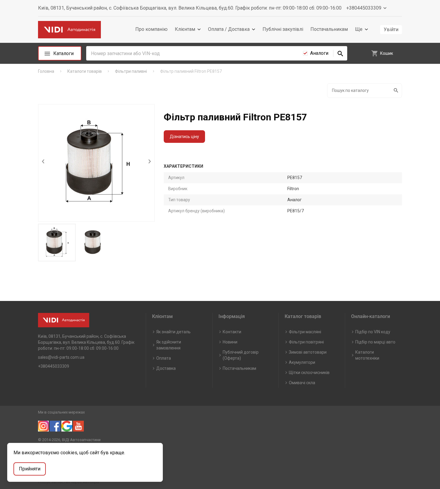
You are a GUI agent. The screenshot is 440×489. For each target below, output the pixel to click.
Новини (230, 342)
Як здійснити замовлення (168, 345)
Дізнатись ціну (184, 136)
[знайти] (340, 53)
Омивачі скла (302, 382)
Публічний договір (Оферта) (241, 355)
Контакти (232, 331)
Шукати (396, 91)
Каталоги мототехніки (367, 355)
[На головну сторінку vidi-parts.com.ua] (69, 30)
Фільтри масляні (305, 331)
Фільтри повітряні (306, 342)
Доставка (166, 368)
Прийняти (29, 469)
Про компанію (151, 29)
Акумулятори (302, 362)
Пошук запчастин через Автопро (68, 482)
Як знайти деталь (173, 331)
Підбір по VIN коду (372, 331)
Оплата (163, 358)
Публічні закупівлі (283, 29)
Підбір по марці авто (375, 342)
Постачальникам (329, 29)
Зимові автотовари (308, 352)
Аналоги (319, 53)
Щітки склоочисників (309, 372)
